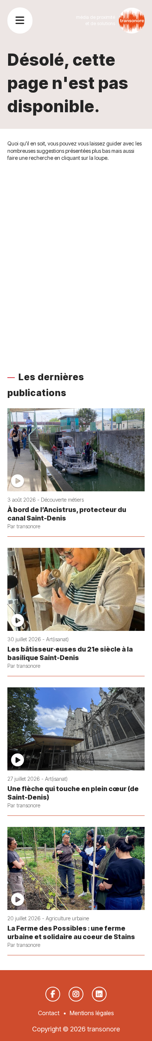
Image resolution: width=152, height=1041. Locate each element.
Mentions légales (92, 1013)
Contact (48, 1013)
